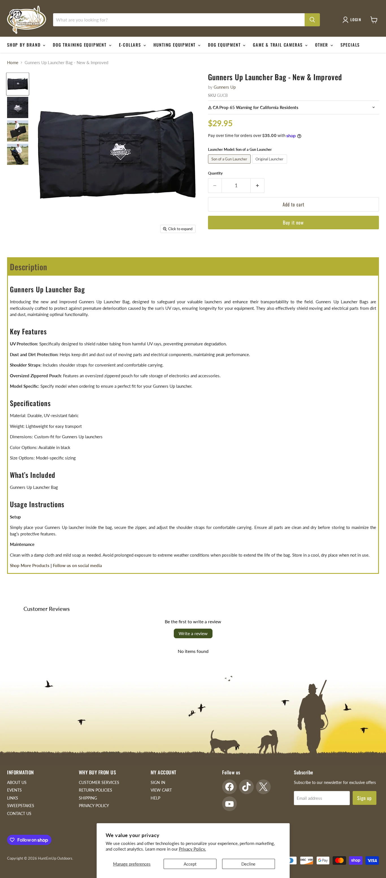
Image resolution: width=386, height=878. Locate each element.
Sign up (364, 797)
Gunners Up (225, 87)
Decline (248, 863)
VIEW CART (161, 790)
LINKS (12, 798)
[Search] (312, 19)
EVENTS (14, 790)
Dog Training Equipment (80, 45)
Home (12, 62)
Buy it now (293, 222)
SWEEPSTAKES (20, 805)
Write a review (193, 633)
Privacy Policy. (192, 848)
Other (322, 45)
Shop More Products (29, 565)
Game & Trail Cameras (278, 45)
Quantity (215, 173)
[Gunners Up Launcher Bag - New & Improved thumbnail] (17, 154)
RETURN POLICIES (95, 790)
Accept (190, 863)
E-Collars (131, 45)
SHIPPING (88, 798)
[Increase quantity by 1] (257, 185)
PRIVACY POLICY (94, 805)
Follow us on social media (77, 565)
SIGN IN (158, 782)
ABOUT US (17, 782)
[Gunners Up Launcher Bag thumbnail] (17, 84)
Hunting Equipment (175, 45)
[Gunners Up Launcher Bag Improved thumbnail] (17, 107)
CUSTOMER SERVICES (99, 782)
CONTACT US (19, 813)
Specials (350, 45)
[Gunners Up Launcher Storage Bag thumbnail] (17, 131)
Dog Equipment (225, 45)
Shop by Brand (24, 45)
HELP (155, 798)
